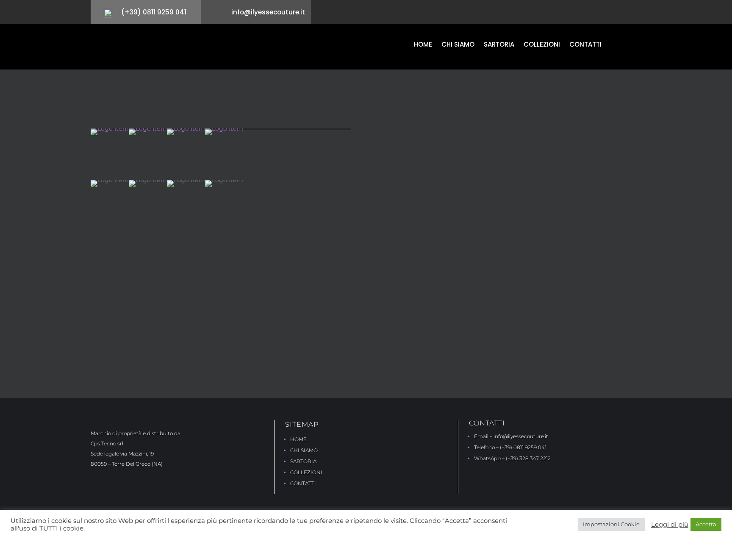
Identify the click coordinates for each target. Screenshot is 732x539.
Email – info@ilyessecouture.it (511, 436)
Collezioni (542, 45)
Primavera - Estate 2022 (234, 96)
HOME (298, 439)
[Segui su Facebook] (621, 13)
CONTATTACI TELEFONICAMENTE (494, 347)
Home (423, 45)
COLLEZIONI (306, 472)
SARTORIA (303, 461)
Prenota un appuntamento (404, 346)
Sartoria (499, 45)
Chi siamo (457, 45)
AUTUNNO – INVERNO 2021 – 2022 (466, 133)
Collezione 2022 (179, 96)
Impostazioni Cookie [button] (611, 524)
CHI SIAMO (304, 450)
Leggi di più (669, 524)
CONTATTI (303, 483)
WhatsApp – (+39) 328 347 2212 (512, 458)
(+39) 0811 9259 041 (153, 12)
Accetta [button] (706, 524)
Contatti (585, 45)
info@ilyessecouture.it (268, 12)
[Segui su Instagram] (635, 13)
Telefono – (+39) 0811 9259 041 (510, 447)
